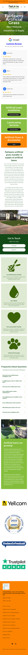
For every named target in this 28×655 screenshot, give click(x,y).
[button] (2, 7)
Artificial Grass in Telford (9, 622)
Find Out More (14, 129)
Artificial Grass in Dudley (9, 615)
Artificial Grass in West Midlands (11, 612)
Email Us (14, 249)
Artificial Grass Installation (9, 609)
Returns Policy (6, 637)
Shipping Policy (6, 634)
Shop (14, 144)
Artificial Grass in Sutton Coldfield (11, 618)
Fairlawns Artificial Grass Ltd (11, 649)
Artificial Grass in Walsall (9, 625)
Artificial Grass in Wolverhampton (11, 628)
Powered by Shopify (22, 649)
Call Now (13, 245)
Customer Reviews (14, 44)
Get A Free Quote (14, 114)
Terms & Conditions (7, 631)
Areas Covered (6, 606)
